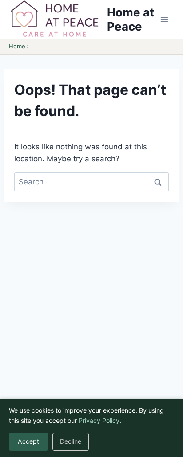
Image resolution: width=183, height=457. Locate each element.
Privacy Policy (99, 420)
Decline (70, 441)
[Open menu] (164, 19)
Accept (28, 441)
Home (17, 46)
